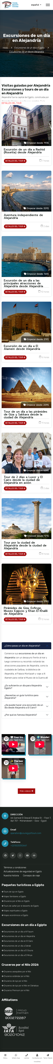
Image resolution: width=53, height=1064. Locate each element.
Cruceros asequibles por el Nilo (17, 971)
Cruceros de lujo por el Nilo (15, 981)
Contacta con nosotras (37, 1060)
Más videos (25, 791)
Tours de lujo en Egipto (13, 892)
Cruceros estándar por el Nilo (16, 976)
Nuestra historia (11, 875)
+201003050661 (18, 845)
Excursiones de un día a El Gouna (18, 950)
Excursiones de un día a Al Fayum (18, 932)
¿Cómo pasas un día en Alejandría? (22, 645)
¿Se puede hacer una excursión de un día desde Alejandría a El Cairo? (23, 706)
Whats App (16, 1058)
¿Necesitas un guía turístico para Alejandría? (21, 696)
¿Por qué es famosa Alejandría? (20, 715)
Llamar (26, 1058)
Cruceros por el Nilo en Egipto (16, 901)
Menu (5, 1058)
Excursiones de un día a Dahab (17, 946)
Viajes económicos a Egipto (15, 915)
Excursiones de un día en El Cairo (18, 941)
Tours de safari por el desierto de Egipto (21, 906)
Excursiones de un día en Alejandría (19, 936)
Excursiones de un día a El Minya (17, 955)
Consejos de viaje (31, 875)
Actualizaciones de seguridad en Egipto (23, 871)
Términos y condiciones (15, 867)
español (35, 5)
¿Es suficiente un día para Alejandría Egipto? (23, 686)
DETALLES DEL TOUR (14, 161)
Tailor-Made (47, 1058)
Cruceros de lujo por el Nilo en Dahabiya (20, 986)
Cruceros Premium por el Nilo (16, 990)
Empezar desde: (38, 143)
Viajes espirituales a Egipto (15, 911)
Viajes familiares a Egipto (14, 896)
